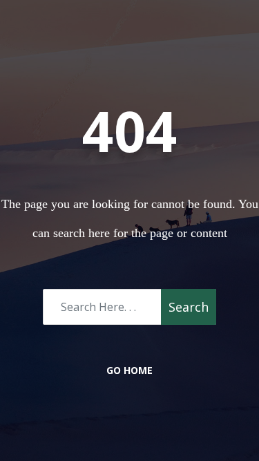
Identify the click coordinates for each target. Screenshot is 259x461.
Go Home (129, 370)
